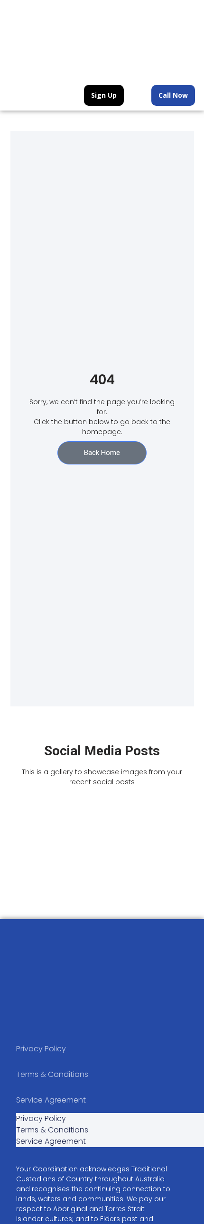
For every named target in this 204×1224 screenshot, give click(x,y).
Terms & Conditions (52, 1074)
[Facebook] (30, 1016)
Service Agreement (51, 1099)
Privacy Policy (41, 1048)
